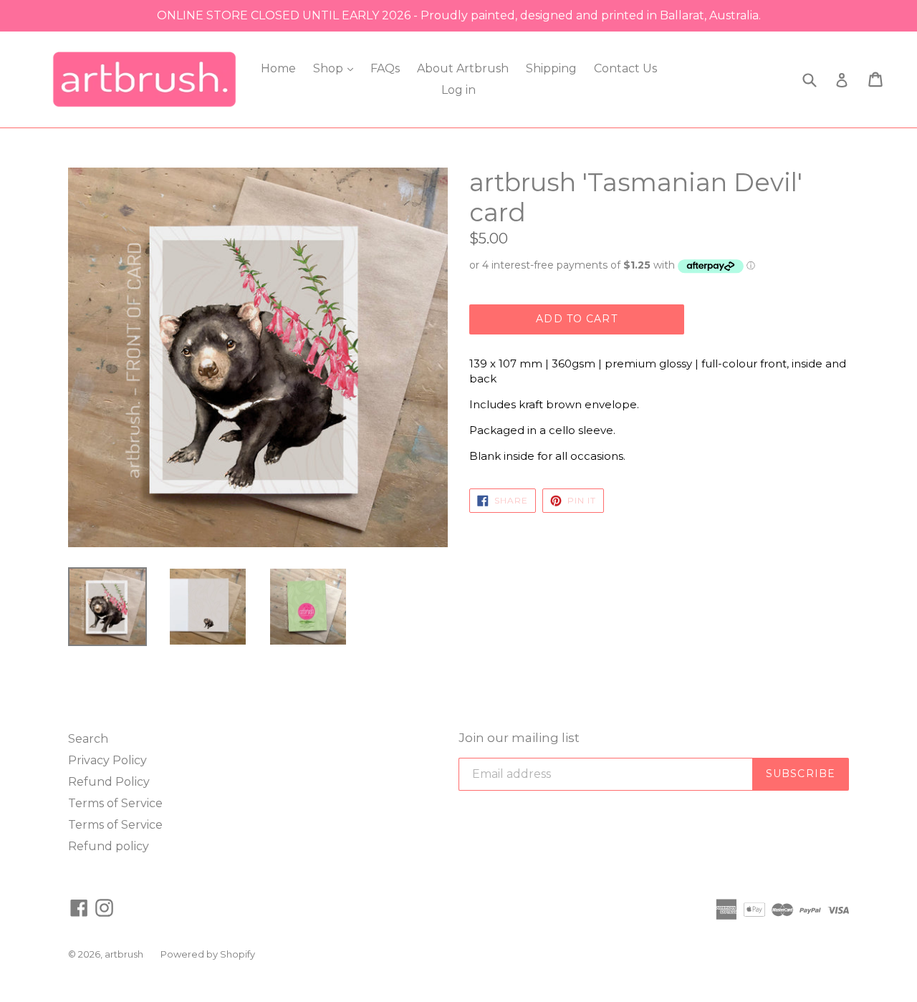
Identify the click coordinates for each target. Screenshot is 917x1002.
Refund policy (108, 846)
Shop (329, 68)
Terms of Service (115, 803)
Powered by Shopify (207, 954)
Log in (458, 90)
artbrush (124, 954)
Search (88, 739)
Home (278, 68)
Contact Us (625, 68)
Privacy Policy (107, 760)
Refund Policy (109, 782)
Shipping (551, 68)
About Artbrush (463, 68)
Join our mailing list (519, 738)
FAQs (385, 68)
